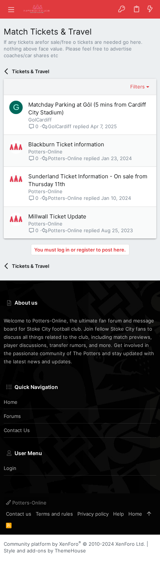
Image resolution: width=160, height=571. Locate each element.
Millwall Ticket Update (57, 216)
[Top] (149, 513)
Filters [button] (137, 87)
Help (118, 514)
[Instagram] (18, 559)
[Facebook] (7, 559)
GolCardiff (40, 120)
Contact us (17, 430)
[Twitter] (29, 559)
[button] (11, 9)
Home (10, 402)
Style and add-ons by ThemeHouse (45, 551)
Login (10, 468)
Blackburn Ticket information (66, 144)
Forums (12, 416)
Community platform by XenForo (74, 544)
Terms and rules (54, 514)
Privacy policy (93, 514)
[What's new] (150, 9)
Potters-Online (29, 503)
